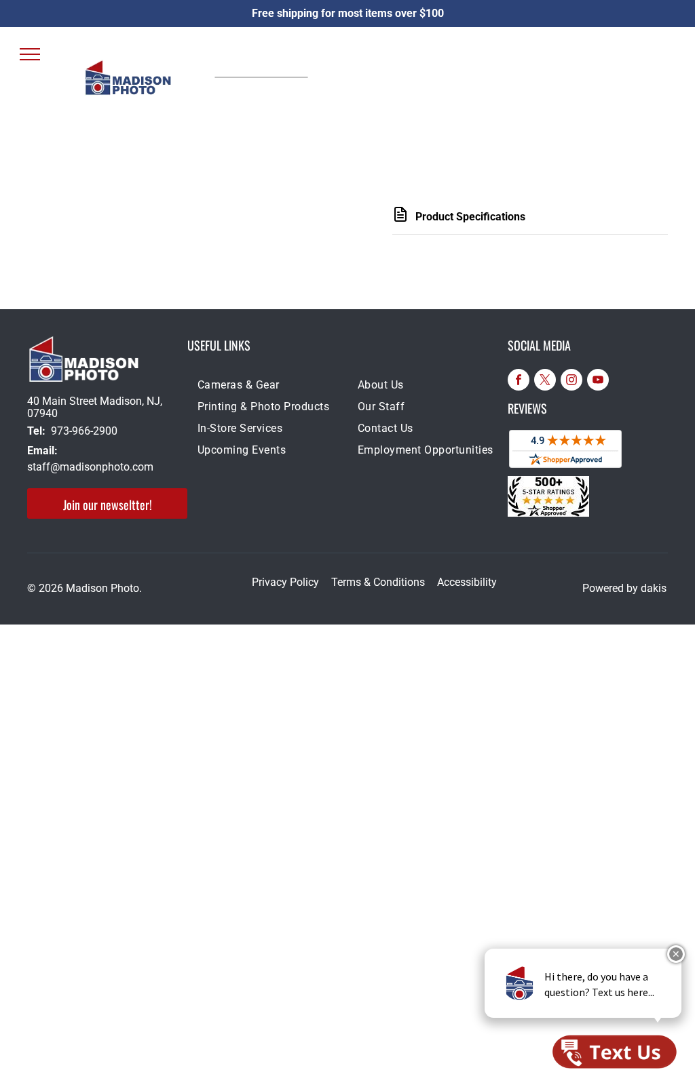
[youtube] (598, 381)
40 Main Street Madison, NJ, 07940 (94, 407)
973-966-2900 (84, 430)
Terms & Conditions (378, 582)
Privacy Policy (285, 582)
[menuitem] (267, 388)
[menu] (30, 54)
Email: (42, 450)
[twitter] (545, 381)
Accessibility (467, 582)
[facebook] (518, 381)
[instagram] (571, 381)
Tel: (36, 430)
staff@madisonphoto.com (90, 466)
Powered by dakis (624, 588)
